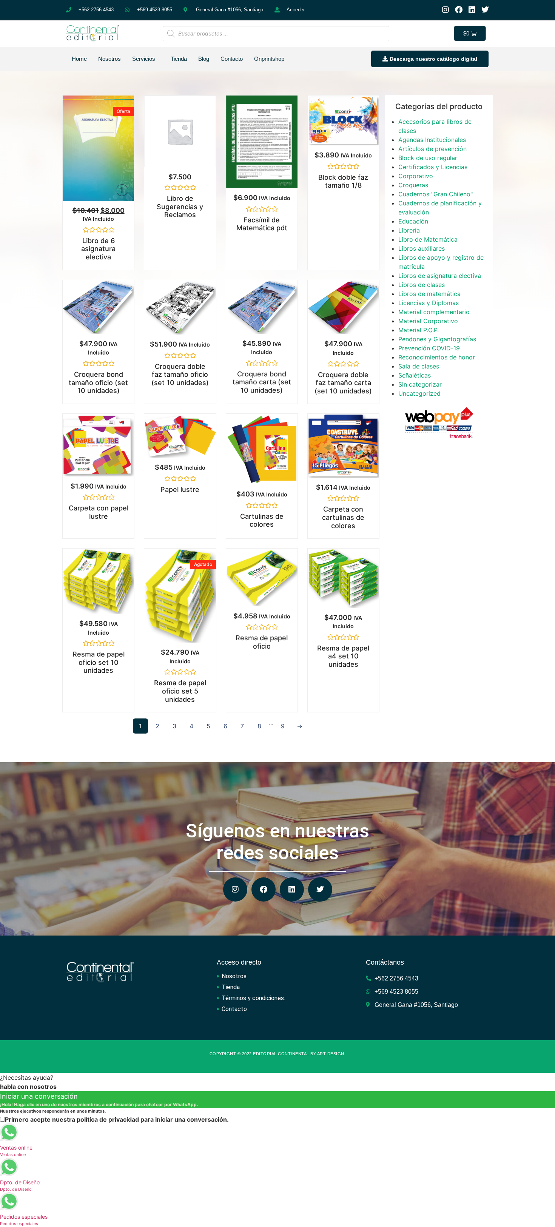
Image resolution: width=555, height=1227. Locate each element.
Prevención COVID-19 (429, 348)
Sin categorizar (420, 384)
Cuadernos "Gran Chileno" (435, 194)
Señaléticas (414, 375)
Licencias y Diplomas (428, 303)
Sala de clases (418, 366)
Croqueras (413, 185)
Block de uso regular (427, 158)
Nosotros (109, 58)
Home (79, 58)
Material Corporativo (428, 321)
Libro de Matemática (428, 239)
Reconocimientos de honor (436, 357)
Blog (203, 58)
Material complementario (434, 312)
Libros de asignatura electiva (439, 275)
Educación (413, 221)
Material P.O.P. (418, 330)
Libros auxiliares (421, 248)
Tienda (179, 58)
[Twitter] (485, 10)
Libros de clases (421, 284)
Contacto (231, 58)
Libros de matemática (429, 294)
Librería (409, 230)
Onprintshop (269, 58)
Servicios (143, 58)
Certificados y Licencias (432, 167)
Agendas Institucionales (432, 139)
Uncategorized (419, 393)
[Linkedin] (472, 10)
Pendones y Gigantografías (437, 339)
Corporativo (415, 176)
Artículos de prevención (432, 149)
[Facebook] (458, 10)
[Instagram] (445, 10)
